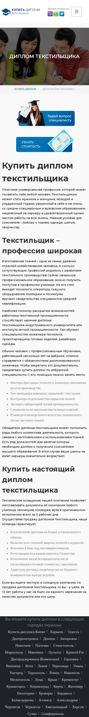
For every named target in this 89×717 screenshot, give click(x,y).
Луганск (54, 652)
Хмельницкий (56, 706)
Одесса (73, 631)
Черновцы (60, 665)
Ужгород (16, 672)
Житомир (75, 686)
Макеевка (35, 652)
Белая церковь (23, 700)
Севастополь (63, 645)
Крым (52, 679)
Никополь (72, 672)
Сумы (32, 713)
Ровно (54, 672)
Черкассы (32, 706)
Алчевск (45, 700)
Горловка (71, 659)
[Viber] (50, 13)
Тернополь (36, 672)
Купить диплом (25, 89)
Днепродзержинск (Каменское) (35, 659)
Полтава (42, 645)
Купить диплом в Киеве (26, 631)
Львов (42, 665)
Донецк (49, 638)
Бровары (46, 693)
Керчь (58, 686)
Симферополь (52, 713)
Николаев (23, 645)
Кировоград (39, 686)
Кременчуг (70, 679)
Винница (13, 665)
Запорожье (68, 638)
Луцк (39, 679)
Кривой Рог (75, 652)
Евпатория (25, 693)
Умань (78, 665)
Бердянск (64, 693)
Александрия (67, 700)
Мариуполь (14, 652)
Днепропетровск (25, 638)
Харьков (56, 631)
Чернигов (12, 706)
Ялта (29, 665)
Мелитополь (20, 679)
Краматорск (15, 686)
